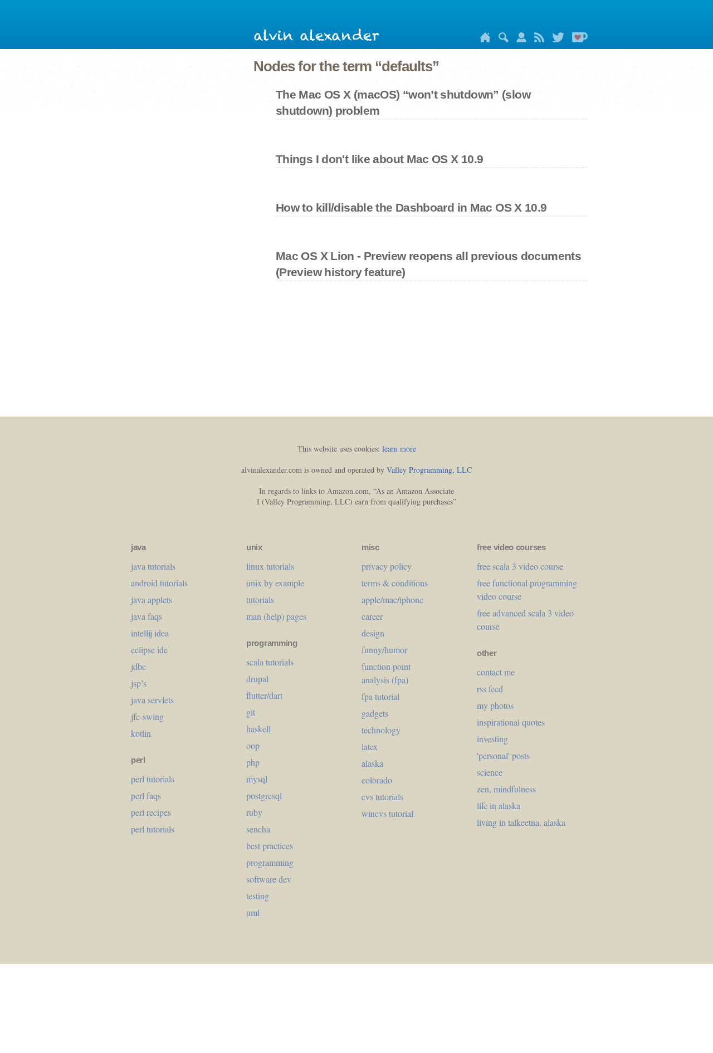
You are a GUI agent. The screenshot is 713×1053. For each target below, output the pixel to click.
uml (253, 912)
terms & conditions (395, 583)
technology (381, 730)
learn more (399, 448)
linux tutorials (270, 566)
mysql (256, 779)
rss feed (490, 688)
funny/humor (384, 649)
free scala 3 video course (520, 566)
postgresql (264, 795)
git (250, 712)
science (489, 772)
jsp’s (138, 683)
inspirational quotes (511, 722)
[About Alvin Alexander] (518, 39)
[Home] (482, 39)
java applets (151, 599)
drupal (257, 678)
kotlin (141, 733)
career (372, 616)
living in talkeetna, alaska (521, 822)
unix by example (275, 583)
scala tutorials (270, 662)
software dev (268, 879)
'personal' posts (503, 755)
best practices (269, 845)
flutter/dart (264, 695)
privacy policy (387, 566)
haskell (258, 728)
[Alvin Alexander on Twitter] (555, 39)
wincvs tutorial (387, 813)
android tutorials (159, 583)
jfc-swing (147, 716)
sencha (258, 829)
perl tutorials (152, 779)
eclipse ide (149, 649)
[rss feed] (536, 39)
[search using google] (501, 39)
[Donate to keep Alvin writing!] (577, 39)
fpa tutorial (380, 696)
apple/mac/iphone (392, 599)
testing (257, 896)
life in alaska (498, 805)
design (373, 633)
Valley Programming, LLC (429, 469)
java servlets (152, 700)
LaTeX (370, 746)
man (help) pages (276, 616)
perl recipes (151, 812)
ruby (254, 812)
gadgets (375, 713)
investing (492, 739)
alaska (372, 763)
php (253, 762)
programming (270, 862)
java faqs (146, 616)
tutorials (260, 599)
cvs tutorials (382, 796)
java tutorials (153, 566)
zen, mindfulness (506, 789)
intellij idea (150, 633)
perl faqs (146, 795)
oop (253, 745)
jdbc (138, 666)
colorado (377, 780)
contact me (496, 672)
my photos (495, 705)
